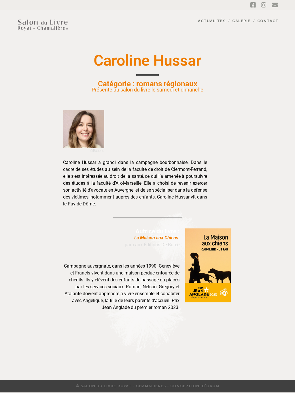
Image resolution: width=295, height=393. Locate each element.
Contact (268, 21)
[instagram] (263, 5)
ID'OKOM (210, 386)
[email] (275, 5)
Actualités (211, 21)
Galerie (241, 21)
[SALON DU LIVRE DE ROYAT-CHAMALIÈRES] (42, 33)
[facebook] (253, 5)
